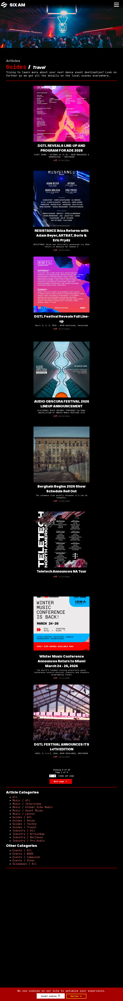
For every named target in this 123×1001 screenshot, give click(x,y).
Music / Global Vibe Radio (32, 807)
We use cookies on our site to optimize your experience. (61, 991)
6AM (55, 160)
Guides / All (22, 817)
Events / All (22, 850)
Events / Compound (26, 857)
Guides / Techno (24, 824)
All (14, 797)
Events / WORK (22, 853)
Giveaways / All (24, 864)
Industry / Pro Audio (28, 840)
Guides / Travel (24, 827)
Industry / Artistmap (28, 834)
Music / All (21, 800)
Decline (75, 996)
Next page (59, 781)
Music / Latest (23, 814)
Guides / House (23, 820)
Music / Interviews (26, 803)
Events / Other (23, 860)
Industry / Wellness (27, 837)
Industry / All (23, 830)
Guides (16, 67)
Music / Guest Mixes (27, 810)
